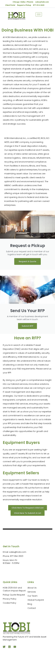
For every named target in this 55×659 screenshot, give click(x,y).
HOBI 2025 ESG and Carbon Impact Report (14, 589)
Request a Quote (27, 261)
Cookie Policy (9, 603)
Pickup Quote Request (14, 594)
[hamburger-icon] (39, 14)
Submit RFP (27, 326)
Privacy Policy (9, 598)
